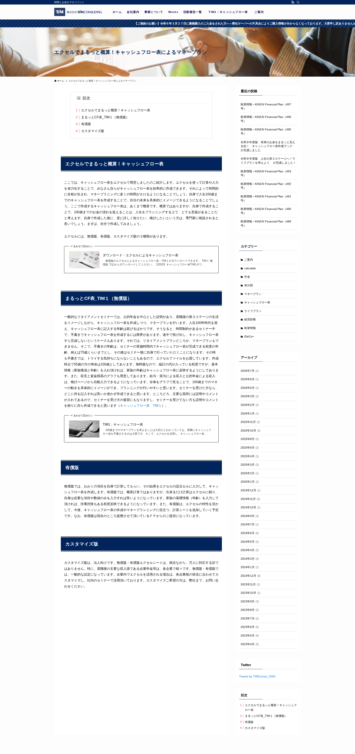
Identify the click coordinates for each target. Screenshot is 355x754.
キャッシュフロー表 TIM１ (141, 405)
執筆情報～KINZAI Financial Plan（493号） (266, 173)
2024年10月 (250, 507)
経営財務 (250, 319)
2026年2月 (250, 404)
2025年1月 (250, 481)
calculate (250, 268)
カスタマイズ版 (92, 131)
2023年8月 (250, 609)
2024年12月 (250, 490)
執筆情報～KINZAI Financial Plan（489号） (266, 223)
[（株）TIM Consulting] (78, 12)
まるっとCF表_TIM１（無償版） (105, 117)
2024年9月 (250, 516)
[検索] (298, 2)
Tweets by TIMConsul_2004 (257, 676)
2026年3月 (250, 396)
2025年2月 (250, 473)
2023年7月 (250, 618)
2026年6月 (250, 379)
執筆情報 (250, 328)
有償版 (86, 124)
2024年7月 (250, 524)
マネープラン (253, 294)
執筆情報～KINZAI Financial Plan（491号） (266, 198)
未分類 (248, 285)
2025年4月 (250, 456)
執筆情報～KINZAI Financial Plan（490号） (266, 211)
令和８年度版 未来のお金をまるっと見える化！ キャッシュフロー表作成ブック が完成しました (268, 146)
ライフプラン (253, 311)
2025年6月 (250, 447)
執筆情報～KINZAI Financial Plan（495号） (266, 131)
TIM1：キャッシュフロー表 (124, 424)
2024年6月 (250, 533)
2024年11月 (250, 499)
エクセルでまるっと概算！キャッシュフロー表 (115, 110)
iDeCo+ (249, 336)
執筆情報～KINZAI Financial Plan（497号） (266, 106)
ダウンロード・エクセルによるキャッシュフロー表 (140, 255)
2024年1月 (250, 567)
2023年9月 (250, 601)
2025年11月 (250, 422)
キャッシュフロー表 (257, 302)
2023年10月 (250, 592)
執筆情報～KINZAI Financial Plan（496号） (266, 119)
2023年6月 (250, 627)
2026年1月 (250, 413)
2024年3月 (250, 558)
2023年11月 (250, 584)
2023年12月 (250, 575)
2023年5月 (250, 635)
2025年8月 (250, 439)
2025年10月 (250, 430)
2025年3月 (250, 464)
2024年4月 (250, 550)
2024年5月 (250, 541)
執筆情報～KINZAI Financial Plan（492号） (266, 186)
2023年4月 (250, 644)
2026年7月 (250, 370)
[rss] (292, 2)
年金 (247, 276)
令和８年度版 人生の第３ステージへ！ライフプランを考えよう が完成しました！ (268, 160)
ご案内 (248, 259)
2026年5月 (250, 387)
